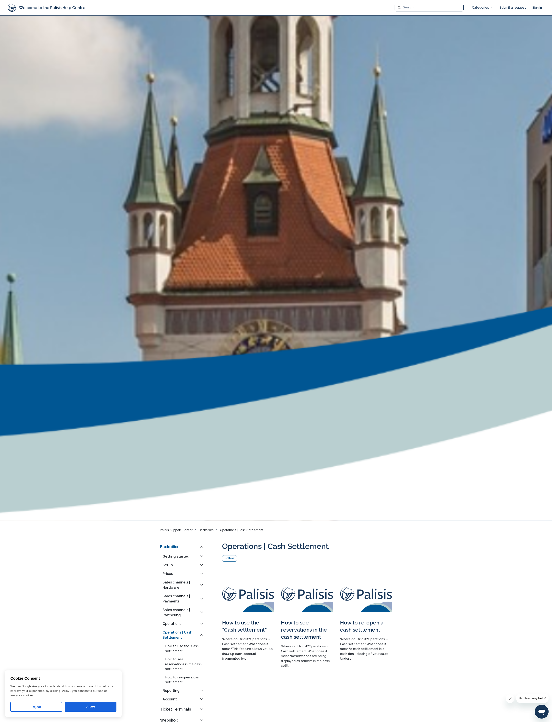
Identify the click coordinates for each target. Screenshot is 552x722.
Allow (90, 707)
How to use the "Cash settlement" (182, 648)
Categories (481, 7)
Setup (168, 565)
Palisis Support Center (176, 530)
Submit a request (513, 7)
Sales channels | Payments (176, 598)
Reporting (171, 691)
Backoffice (206, 530)
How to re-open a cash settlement (183, 679)
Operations (172, 624)
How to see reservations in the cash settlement (304, 630)
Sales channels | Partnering (176, 612)
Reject (36, 707)
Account (170, 699)
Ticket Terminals (175, 709)
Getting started (176, 556)
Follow (230, 558)
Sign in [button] (537, 7)
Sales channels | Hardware (176, 585)
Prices (168, 574)
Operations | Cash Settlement (241, 530)
